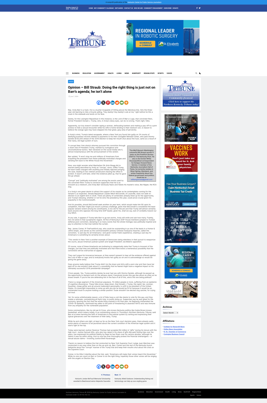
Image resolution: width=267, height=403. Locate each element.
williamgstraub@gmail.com (141, 179)
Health (110, 73)
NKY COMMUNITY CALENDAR (104, 8)
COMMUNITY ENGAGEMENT (153, 8)
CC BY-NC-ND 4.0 (83, 395)
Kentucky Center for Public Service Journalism (144, 2)
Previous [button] (129, 55)
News (127, 73)
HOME (91, 8)
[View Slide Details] (163, 37)
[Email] (122, 103)
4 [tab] (167, 56)
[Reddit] (117, 103)
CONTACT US (128, 8)
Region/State (149, 73)
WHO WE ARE (138, 8)
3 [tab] (163, 56)
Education (87, 73)
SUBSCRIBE (168, 8)
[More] (126, 103)
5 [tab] (171, 56)
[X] (103, 103)
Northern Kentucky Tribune (75, 392)
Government (99, 73)
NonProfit (136, 73)
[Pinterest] (108, 103)
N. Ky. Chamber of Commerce (175, 332)
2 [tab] (160, 56)
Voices (169, 73)
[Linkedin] (112, 103)
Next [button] (197, 55)
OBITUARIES (119, 8)
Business (75, 73)
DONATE (175, 8)
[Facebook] (99, 103)
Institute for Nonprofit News (174, 327)
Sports (161, 73)
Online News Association (173, 329)
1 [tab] (156, 56)
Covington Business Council (174, 334)
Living (119, 73)
